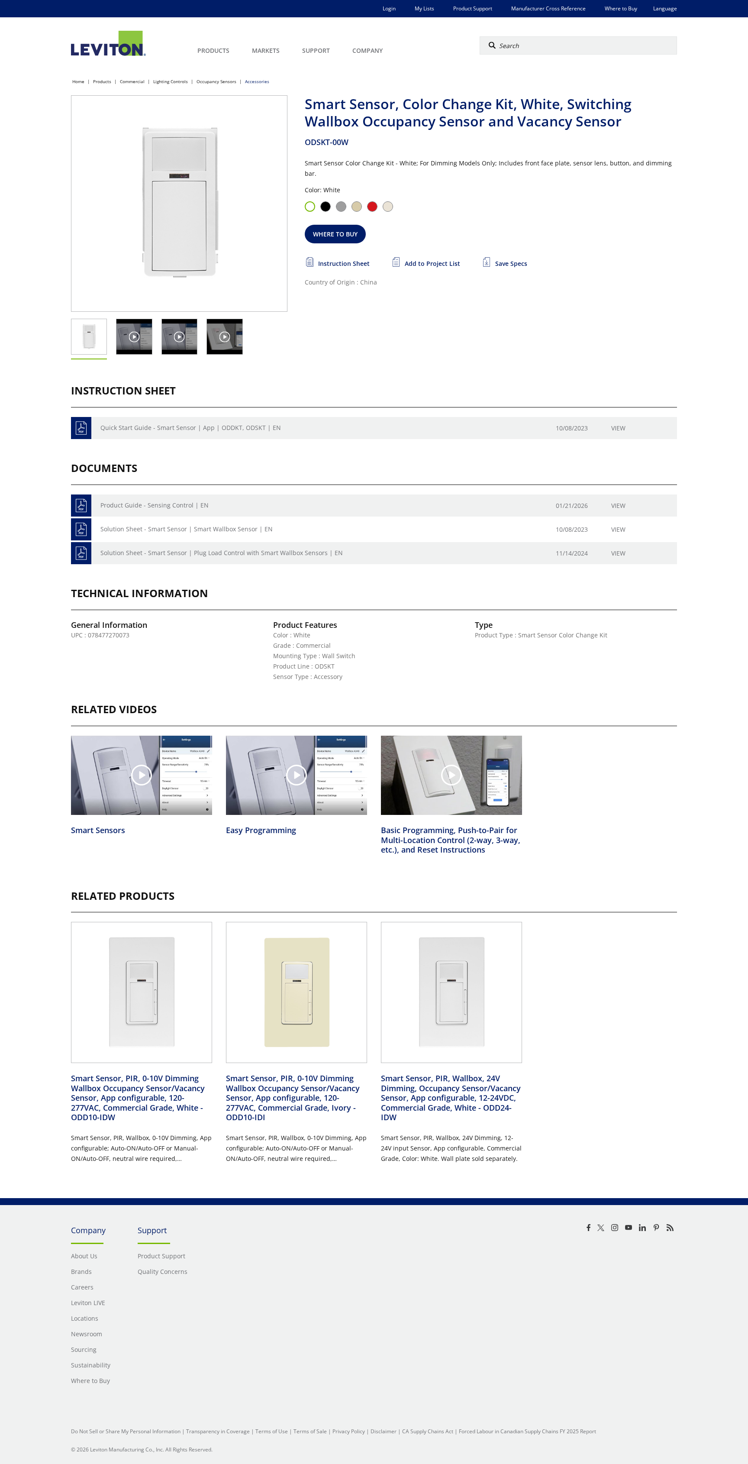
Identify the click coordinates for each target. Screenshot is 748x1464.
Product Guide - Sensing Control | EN (154, 505)
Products (102, 81)
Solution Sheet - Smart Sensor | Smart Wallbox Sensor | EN (186, 529)
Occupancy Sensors (216, 81)
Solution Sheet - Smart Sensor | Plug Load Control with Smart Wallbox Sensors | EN (221, 553)
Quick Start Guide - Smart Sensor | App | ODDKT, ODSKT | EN (190, 427)
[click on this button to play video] (134, 336)
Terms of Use (271, 1431)
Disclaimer (384, 1431)
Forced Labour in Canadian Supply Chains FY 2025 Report (527, 1431)
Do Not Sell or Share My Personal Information (126, 1431)
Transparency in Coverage (218, 1431)
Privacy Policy (348, 1431)
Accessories (257, 81)
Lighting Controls (170, 81)
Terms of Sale (310, 1431)
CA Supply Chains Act (427, 1431)
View (618, 428)
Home (78, 81)
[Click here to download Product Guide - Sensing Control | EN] (81, 505)
